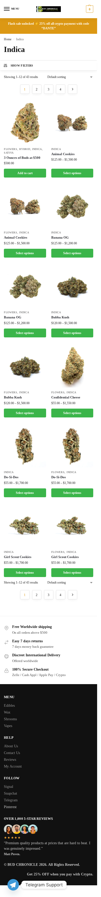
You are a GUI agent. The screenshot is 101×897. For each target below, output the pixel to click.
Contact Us (12, 753)
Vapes (8, 726)
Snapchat (10, 793)
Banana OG (60, 237)
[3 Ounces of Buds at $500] (25, 123)
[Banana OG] (72, 206)
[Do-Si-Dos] (25, 446)
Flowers (10, 149)
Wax (7, 712)
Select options (72, 173)
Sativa (9, 152)
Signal (8, 787)
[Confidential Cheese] (72, 366)
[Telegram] (13, 885)
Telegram (11, 800)
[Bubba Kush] (72, 286)
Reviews (10, 760)
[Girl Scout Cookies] (25, 526)
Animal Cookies (63, 154)
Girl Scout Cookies (17, 557)
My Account (13, 766)
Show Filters (22, 65)
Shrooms (10, 719)
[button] (89, 9)
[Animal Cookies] (72, 123)
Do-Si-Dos (11, 477)
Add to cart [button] (25, 173)
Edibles (9, 706)
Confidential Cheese (65, 397)
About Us (11, 746)
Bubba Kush (60, 317)
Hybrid (24, 149)
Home (7, 39)
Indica (37, 149)
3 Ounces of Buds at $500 (22, 158)
